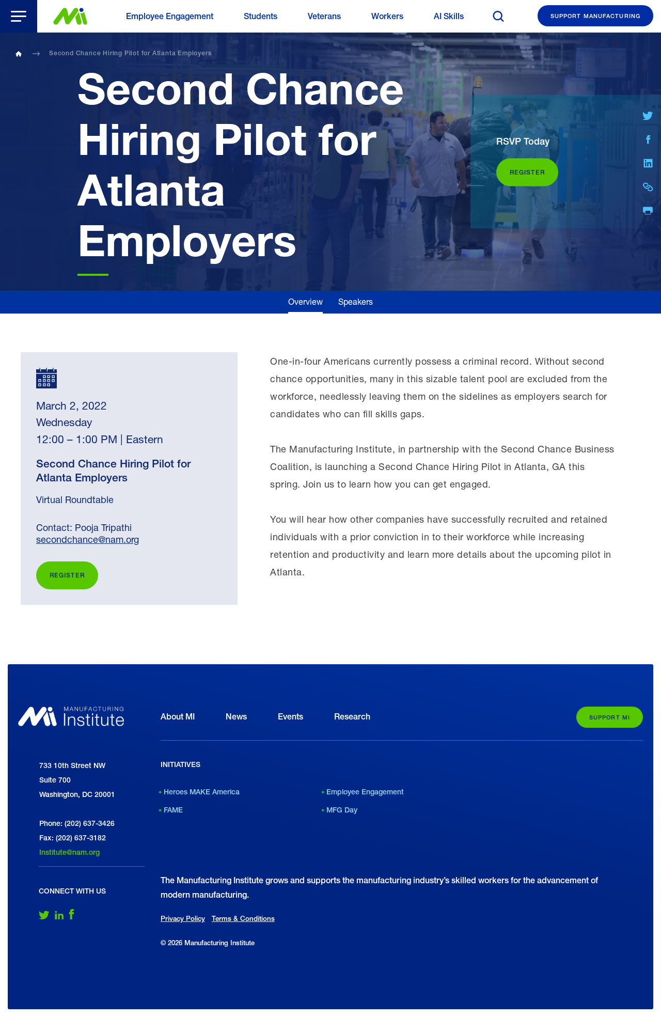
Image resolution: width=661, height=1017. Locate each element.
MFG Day (341, 810)
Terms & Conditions (243, 918)
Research (352, 717)
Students (260, 16)
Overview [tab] (305, 301)
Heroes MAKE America (202, 792)
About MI (178, 717)
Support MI (609, 717)
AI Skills (449, 16)
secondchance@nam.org (87, 539)
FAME (173, 810)
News (236, 717)
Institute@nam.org (69, 852)
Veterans (324, 16)
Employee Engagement (169, 16)
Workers (387, 16)
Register (67, 575)
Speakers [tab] (355, 301)
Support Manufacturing (595, 15)
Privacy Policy (183, 918)
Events (290, 717)
